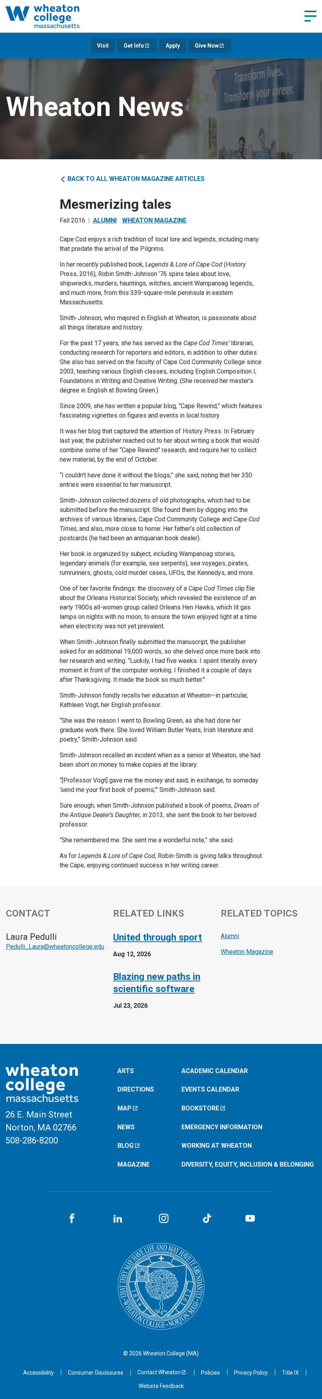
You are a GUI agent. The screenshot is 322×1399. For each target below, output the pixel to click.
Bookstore (200, 1108)
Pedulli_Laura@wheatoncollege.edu (55, 946)
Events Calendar (210, 1089)
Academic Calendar (214, 1071)
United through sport (157, 937)
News (126, 1127)
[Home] (52, 16)
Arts (125, 1071)
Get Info (134, 45)
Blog (125, 1145)
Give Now (207, 45)
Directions (135, 1089)
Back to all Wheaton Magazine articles (135, 178)
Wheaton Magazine (154, 220)
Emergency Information (221, 1127)
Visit (103, 45)
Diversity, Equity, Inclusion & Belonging (247, 1164)
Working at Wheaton (216, 1145)
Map (124, 1108)
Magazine (133, 1164)
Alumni (105, 220)
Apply (173, 45)
